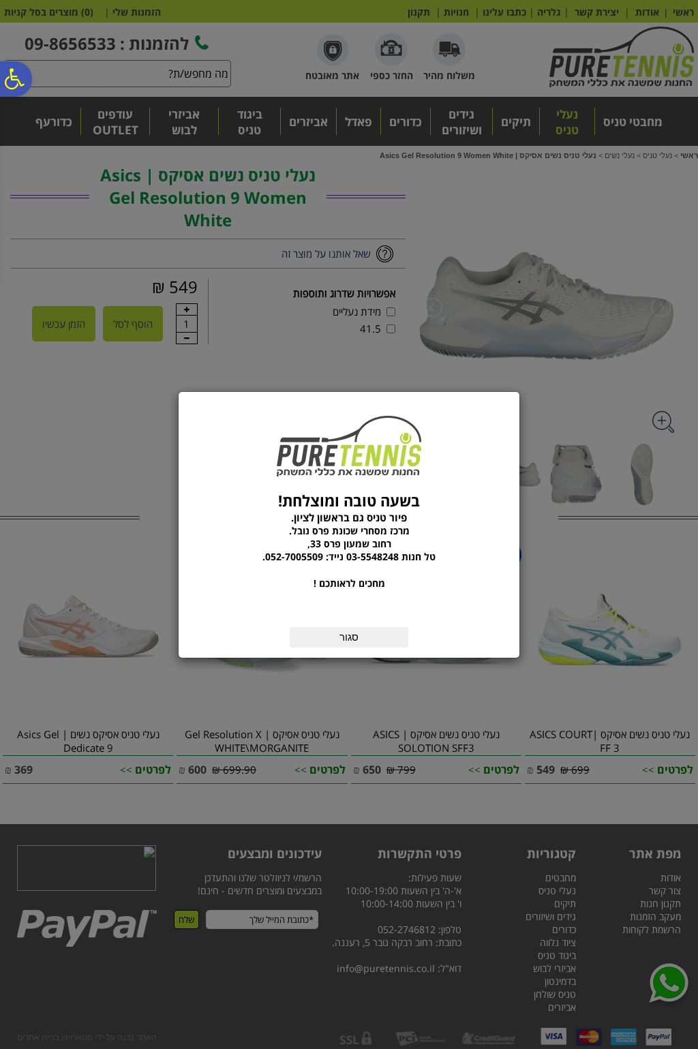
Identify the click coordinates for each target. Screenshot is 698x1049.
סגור (349, 637)
